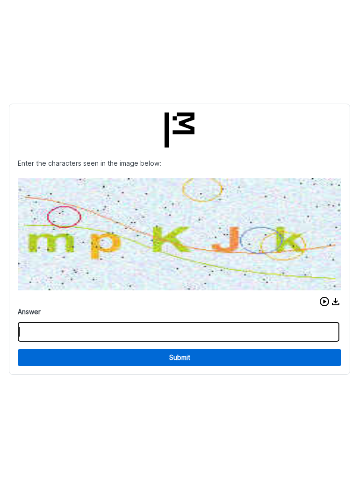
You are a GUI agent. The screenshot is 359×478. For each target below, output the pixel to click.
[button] (324, 301)
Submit (179, 357)
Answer (29, 312)
